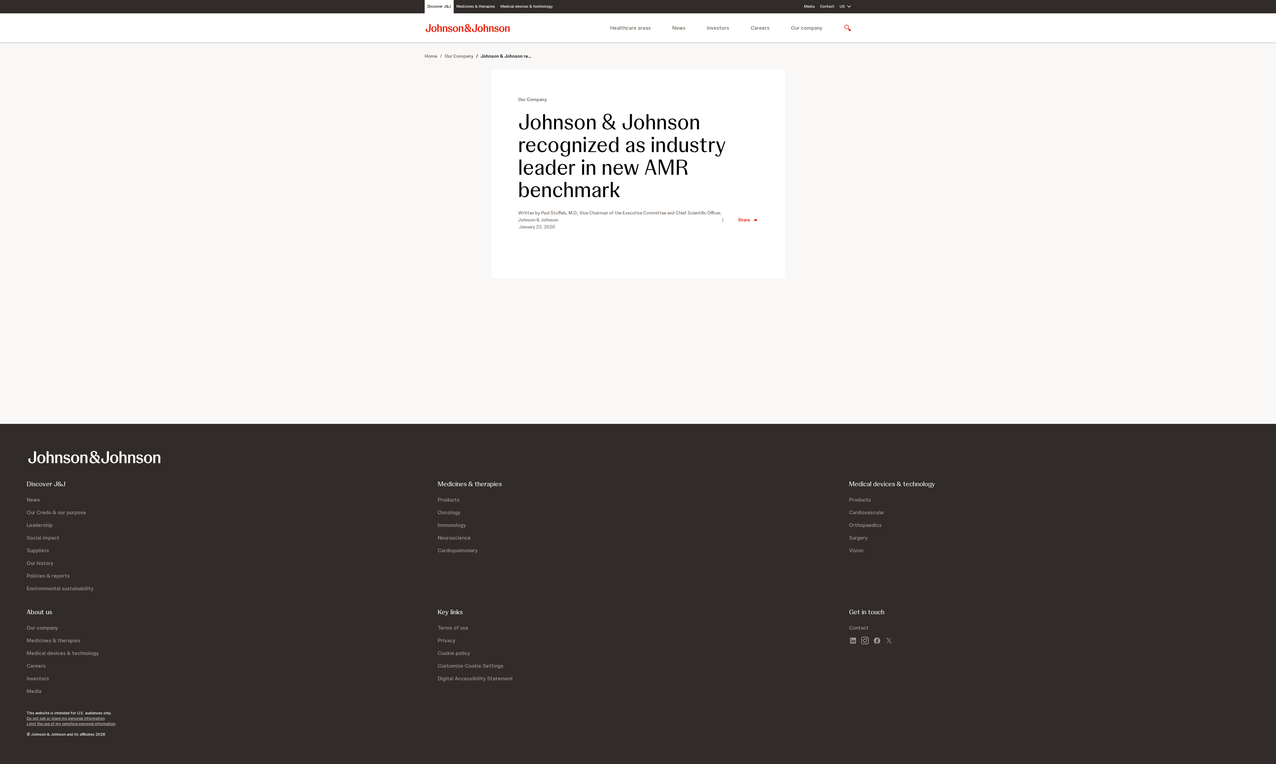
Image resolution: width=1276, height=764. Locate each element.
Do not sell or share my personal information (66, 718)
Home (431, 56)
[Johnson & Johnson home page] (468, 28)
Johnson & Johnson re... (506, 56)
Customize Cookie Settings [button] (470, 665)
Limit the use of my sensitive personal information (71, 723)
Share (744, 220)
